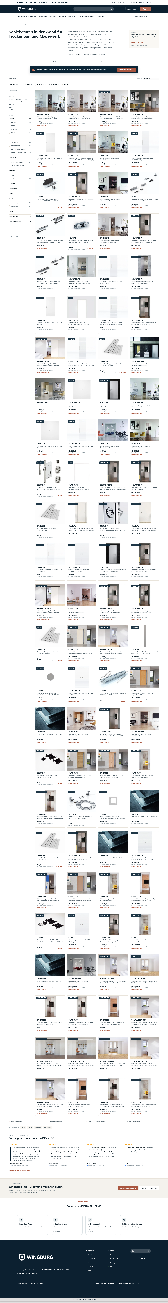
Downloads (133, 2)
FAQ (111, 1266)
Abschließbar (54, 84)
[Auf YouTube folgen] (144, 1258)
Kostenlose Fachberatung (128, 1188)
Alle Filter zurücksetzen (15, 237)
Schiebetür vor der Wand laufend (18, 99)
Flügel (11, 198)
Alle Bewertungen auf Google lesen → (20, 1170)
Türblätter (40, 84)
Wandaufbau (13, 216)
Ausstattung (13, 226)
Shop (15, 25)
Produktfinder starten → (126, 69)
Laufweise (12, 157)
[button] (143, 16)
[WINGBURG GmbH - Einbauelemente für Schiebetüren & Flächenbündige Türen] (31, 9)
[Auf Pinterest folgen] (139, 1258)
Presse (90, 1263)
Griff (11, 193)
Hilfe (148, 2)
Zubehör (100, 16)
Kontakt (112, 2)
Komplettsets (15, 84)
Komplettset (12, 96)
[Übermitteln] (112, 9)
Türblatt (12, 170)
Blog (89, 1270)
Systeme (28, 84)
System (11, 118)
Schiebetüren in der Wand (67, 16)
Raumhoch (68, 84)
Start (10, 25)
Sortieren (139, 78)
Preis (10, 231)
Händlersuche (122, 2)
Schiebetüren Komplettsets (47, 16)
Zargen (10, 107)
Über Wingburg (92, 1259)
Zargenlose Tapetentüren (86, 16)
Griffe (10, 94)
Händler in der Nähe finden (149, 1188)
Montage (113, 1263)
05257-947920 (137, 43)
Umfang (11, 138)
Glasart (12, 183)
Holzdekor (13, 188)
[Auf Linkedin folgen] (142, 1258)
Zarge (11, 211)
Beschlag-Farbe (15, 221)
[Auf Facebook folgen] (137, 1258)
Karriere (141, 2)
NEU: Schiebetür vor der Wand (26, 16)
